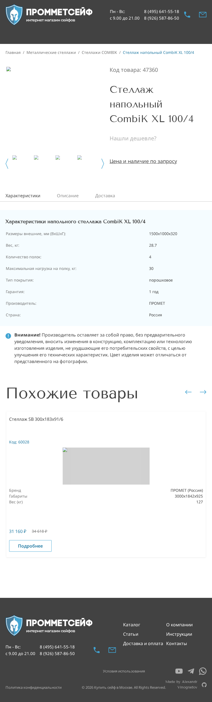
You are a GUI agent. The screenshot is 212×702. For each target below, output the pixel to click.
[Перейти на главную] (49, 14)
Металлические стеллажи (51, 52)
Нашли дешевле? (133, 138)
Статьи (130, 634)
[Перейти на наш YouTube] (179, 671)
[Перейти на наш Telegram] (191, 671)
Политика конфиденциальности (34, 687)
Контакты (176, 643)
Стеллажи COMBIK (99, 52)
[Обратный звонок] (187, 15)
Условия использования (124, 671)
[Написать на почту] (202, 14)
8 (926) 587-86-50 (161, 17)
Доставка (105, 196)
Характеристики (23, 196)
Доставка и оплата (143, 643)
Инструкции (179, 634)
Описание (68, 196)
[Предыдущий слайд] (7, 164)
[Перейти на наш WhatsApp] (202, 671)
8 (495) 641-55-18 (161, 11)
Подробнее (30, 546)
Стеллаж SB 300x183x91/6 (36, 419)
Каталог (131, 625)
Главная (13, 52)
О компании (179, 625)
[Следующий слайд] (102, 164)
